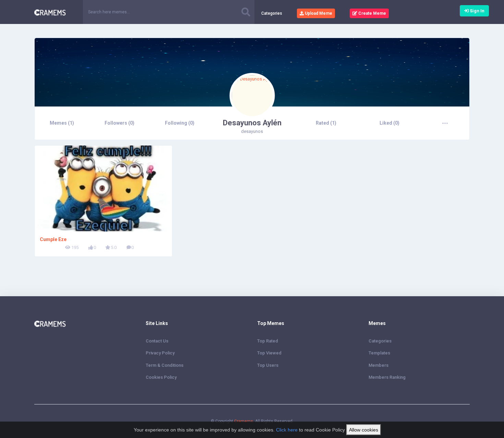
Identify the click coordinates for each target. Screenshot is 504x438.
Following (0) (179, 123)
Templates (379, 352)
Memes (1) (62, 123)
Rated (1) (326, 123)
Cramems (243, 421)
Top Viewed (269, 352)
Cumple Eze (53, 239)
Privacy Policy (160, 352)
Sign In (476, 10)
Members (378, 365)
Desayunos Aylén (252, 122)
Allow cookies (363, 430)
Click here (287, 430)
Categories (271, 13)
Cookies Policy (161, 377)
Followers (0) (119, 123)
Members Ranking (387, 377)
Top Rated (267, 340)
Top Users (267, 365)
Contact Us (157, 340)
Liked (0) (389, 123)
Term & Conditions (164, 365)
